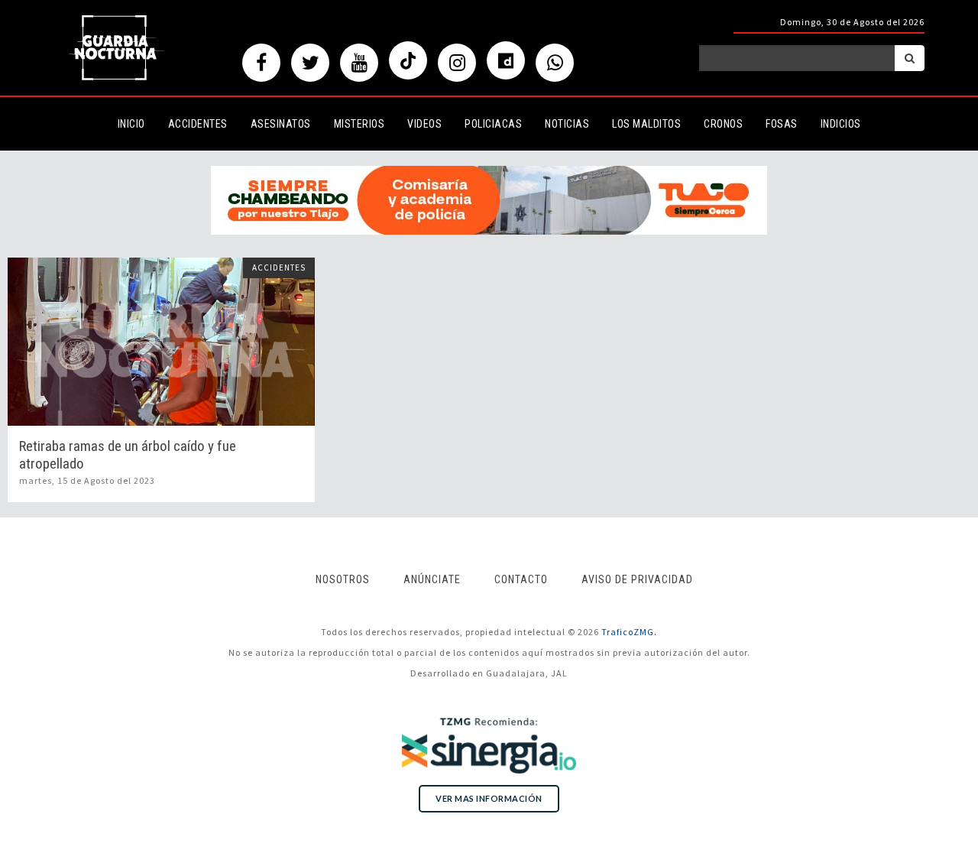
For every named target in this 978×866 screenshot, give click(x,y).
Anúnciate (432, 579)
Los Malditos (646, 124)
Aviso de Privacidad (637, 579)
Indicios (841, 124)
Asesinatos (281, 124)
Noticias (567, 124)
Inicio (131, 124)
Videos (424, 124)
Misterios (359, 124)
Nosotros (343, 579)
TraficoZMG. (629, 631)
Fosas (782, 124)
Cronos (723, 124)
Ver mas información (489, 798)
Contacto (521, 579)
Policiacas (493, 124)
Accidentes (198, 124)
